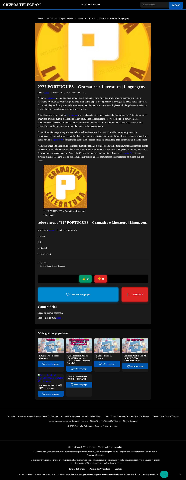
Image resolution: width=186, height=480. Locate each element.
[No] (180, 476)
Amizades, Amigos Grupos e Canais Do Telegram (38, 416)
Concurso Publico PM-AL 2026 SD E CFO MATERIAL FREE (135, 358)
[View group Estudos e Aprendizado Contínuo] (51, 352)
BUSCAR (176, 5)
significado (58, 139)
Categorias (11, 416)
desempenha (72, 115)
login (58, 318)
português (127, 153)
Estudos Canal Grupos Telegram (52, 266)
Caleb (46, 92)
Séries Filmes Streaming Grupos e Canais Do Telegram (128, 416)
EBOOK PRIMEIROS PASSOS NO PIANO (77, 377)
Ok (164, 474)
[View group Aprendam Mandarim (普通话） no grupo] (51, 381)
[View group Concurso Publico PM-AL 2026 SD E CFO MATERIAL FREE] (135, 352)
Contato (85, 421)
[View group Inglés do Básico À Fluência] (107, 352)
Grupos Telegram (130, 421)
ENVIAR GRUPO (90, 4)
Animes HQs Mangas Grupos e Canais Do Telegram (81, 416)
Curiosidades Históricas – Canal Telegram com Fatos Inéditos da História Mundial (78, 359)
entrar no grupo (52, 364)
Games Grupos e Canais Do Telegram (64, 421)
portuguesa (51, 98)
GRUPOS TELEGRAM (22, 5)
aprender (52, 230)
